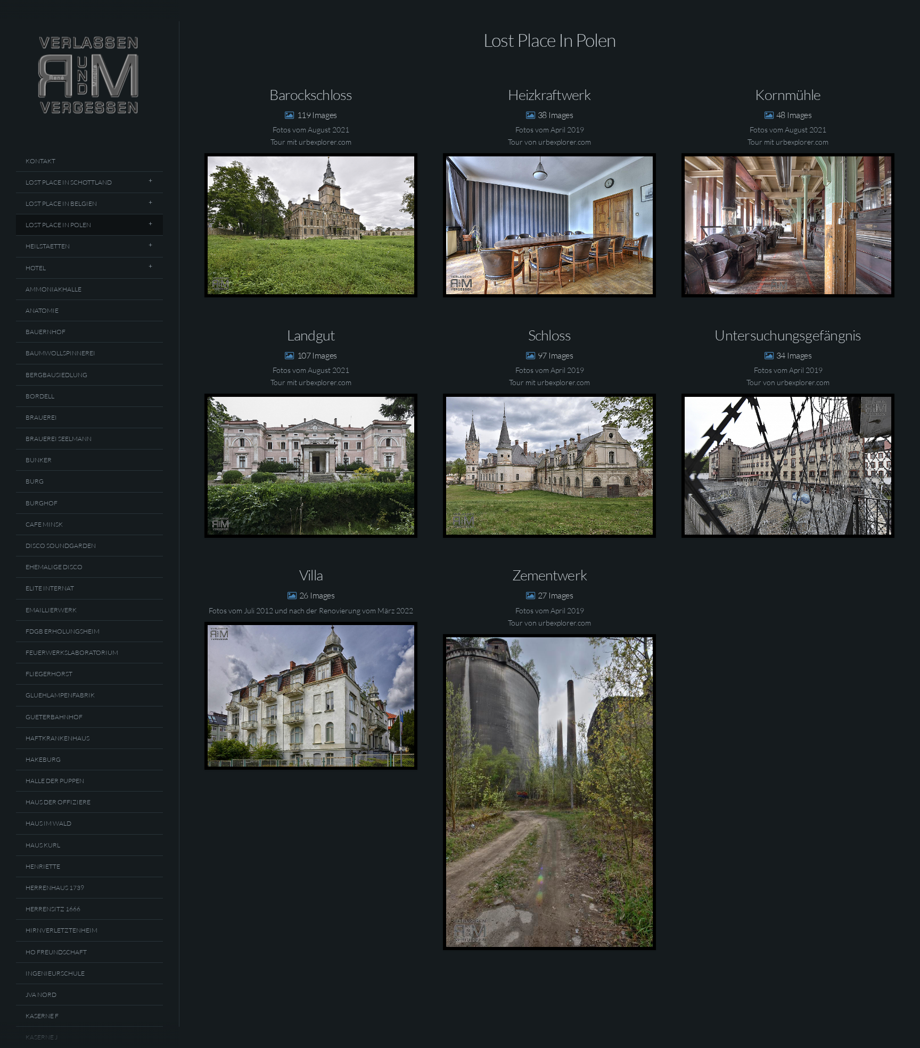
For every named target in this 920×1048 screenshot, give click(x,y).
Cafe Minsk (44, 524)
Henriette (43, 866)
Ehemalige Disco (54, 567)
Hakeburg (43, 759)
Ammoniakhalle (53, 289)
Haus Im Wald (48, 823)
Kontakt (40, 161)
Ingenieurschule (55, 973)
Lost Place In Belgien (61, 203)
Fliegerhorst (49, 674)
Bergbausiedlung (56, 375)
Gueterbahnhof (54, 717)
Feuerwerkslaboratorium (72, 652)
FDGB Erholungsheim (63, 631)
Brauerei (41, 417)
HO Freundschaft (56, 952)
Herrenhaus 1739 (55, 888)
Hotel (36, 268)
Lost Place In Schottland (69, 182)
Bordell (40, 396)
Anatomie (42, 310)
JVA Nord (41, 995)
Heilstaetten (48, 246)
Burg (35, 481)
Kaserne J (42, 1037)
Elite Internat (50, 588)
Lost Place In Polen (58, 225)
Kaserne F (42, 1016)
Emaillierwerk (51, 610)
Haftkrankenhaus (57, 738)
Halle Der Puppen (55, 781)
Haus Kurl (43, 845)
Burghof (42, 503)
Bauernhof (45, 332)
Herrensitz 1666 (53, 909)
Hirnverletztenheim (61, 930)
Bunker (39, 460)
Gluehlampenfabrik (60, 695)
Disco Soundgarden (61, 546)
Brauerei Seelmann (59, 439)
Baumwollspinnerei (60, 353)
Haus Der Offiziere (58, 802)
